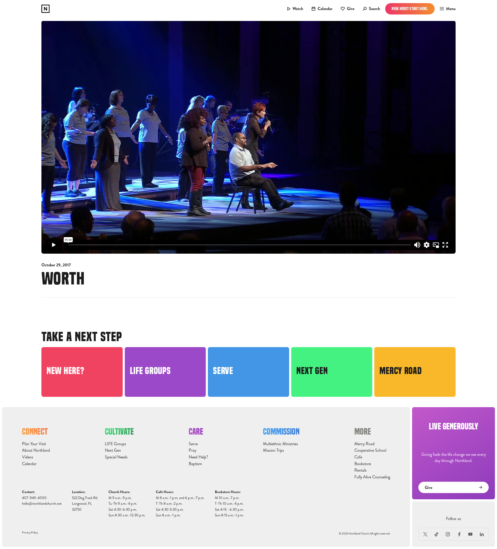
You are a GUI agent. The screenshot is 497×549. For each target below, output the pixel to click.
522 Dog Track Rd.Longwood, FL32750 (85, 503)
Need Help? (198, 457)
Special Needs (116, 457)
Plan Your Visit (34, 444)
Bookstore (362, 464)
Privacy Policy (30, 533)
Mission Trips (273, 450)
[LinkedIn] (481, 534)
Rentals (360, 470)
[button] (446, 9)
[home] (45, 9)
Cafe (358, 457)
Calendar (29, 464)
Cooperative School (370, 450)
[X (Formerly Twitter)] (425, 534)
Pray (192, 450)
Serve (193, 444)
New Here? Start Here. (410, 8)
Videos (27, 457)
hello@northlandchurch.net (42, 503)
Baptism (195, 464)
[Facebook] (459, 534)
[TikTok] (436, 534)
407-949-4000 (34, 497)
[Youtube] (470, 534)
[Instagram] (448, 534)
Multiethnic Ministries (280, 444)
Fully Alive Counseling (372, 477)
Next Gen (113, 450)
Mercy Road (364, 444)
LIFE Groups (115, 444)
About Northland (36, 450)
